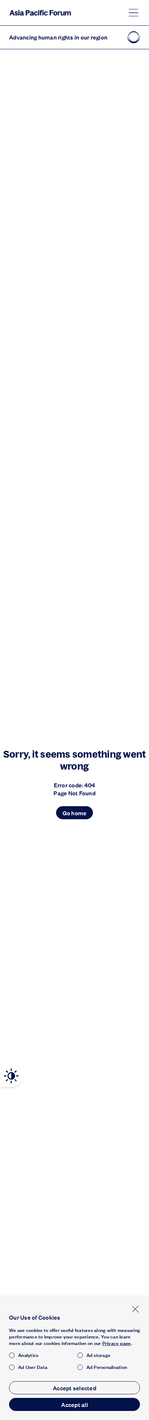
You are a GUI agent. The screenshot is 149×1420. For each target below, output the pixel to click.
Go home (75, 813)
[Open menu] (133, 12)
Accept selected (74, 1388)
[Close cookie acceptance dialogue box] (135, 1308)
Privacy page (116, 1343)
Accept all (74, 1404)
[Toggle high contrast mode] (11, 1076)
